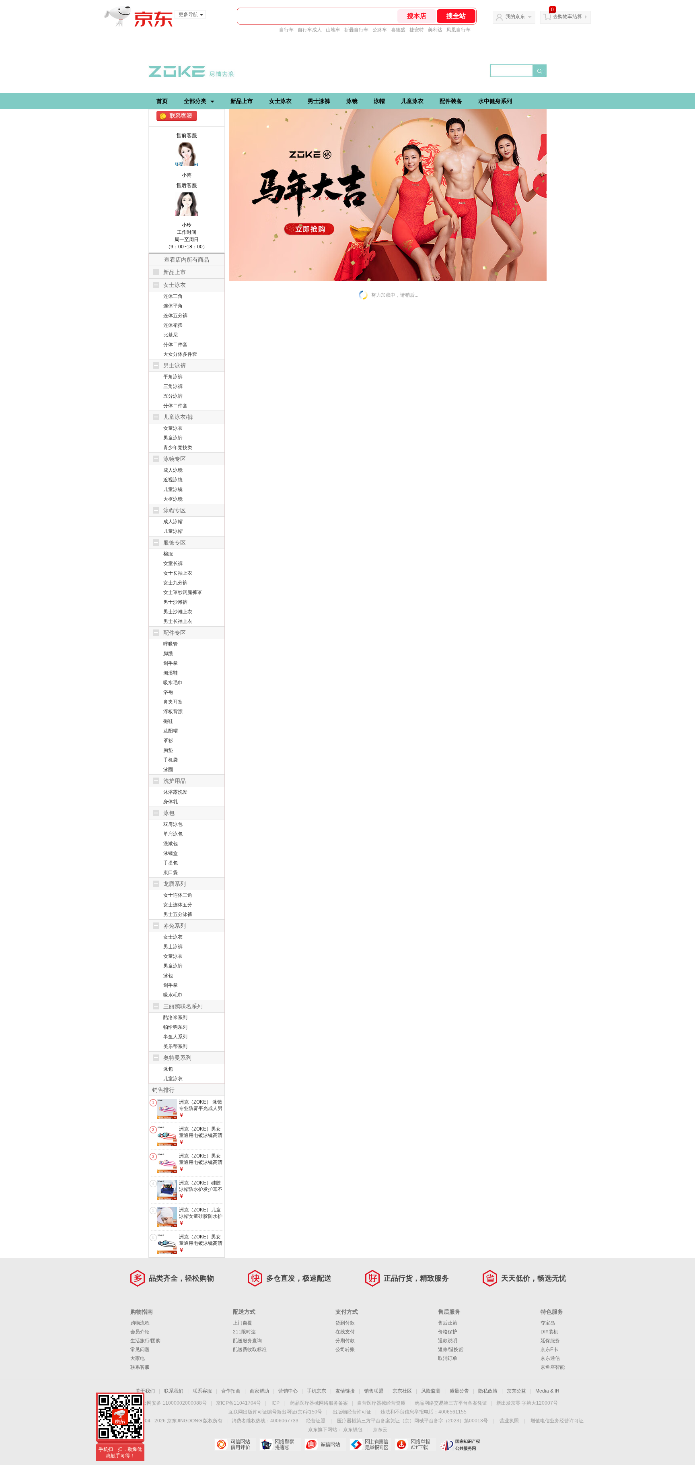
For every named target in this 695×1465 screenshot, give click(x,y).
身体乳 (170, 802)
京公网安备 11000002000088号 (172, 1403)
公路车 (379, 30)
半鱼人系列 (175, 1037)
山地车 (333, 30)
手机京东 (316, 1391)
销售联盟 (373, 1391)
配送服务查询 (247, 1340)
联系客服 (140, 1367)
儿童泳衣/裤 (178, 417)
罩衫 (168, 740)
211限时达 (244, 1332)
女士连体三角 (177, 895)
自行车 (286, 30)
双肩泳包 (173, 824)
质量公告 (459, 1391)
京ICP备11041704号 (238, 1403)
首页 (162, 101)
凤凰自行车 (458, 30)
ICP (275, 1403)
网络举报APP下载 (415, 1444)
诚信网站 (325, 1444)
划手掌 (170, 663)
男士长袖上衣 (177, 621)
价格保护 (447, 1332)
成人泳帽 (173, 521)
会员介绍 (140, 1332)
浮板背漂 (173, 711)
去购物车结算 (567, 16)
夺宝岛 (548, 1323)
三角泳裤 (173, 386)
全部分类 (195, 101)
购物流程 (140, 1323)
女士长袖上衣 (177, 573)
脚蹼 (168, 653)
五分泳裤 (173, 396)
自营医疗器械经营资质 (381, 1403)
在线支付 (345, 1332)
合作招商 (231, 1391)
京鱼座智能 (553, 1367)
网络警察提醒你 (280, 1444)
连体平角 (173, 306)
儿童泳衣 (412, 101)
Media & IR (547, 1391)
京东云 (380, 1429)
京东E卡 (549, 1349)
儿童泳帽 (173, 531)
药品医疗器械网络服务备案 (319, 1403)
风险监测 (430, 1391)
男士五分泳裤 (177, 914)
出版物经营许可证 (352, 1412)
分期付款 (345, 1340)
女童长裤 (173, 563)
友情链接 (345, 1391)
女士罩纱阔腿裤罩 (182, 592)
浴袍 (168, 692)
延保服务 (550, 1340)
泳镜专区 (174, 459)
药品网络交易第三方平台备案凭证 (451, 1403)
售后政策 (447, 1323)
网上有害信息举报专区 (370, 1444)
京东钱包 (352, 1429)
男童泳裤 (173, 438)
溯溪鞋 (170, 673)
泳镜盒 (170, 853)
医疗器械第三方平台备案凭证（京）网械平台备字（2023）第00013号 (412, 1421)
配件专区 (174, 632)
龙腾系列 (174, 884)
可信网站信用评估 (235, 1444)
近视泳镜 (173, 480)
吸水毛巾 (173, 682)
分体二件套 (175, 344)
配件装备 (451, 101)
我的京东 (515, 16)
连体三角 (173, 296)
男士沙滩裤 (175, 602)
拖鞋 (168, 721)
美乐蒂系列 (175, 1046)
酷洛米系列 (175, 1017)
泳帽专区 (174, 510)
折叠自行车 (356, 30)
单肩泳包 (173, 834)
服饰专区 (174, 542)
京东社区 (402, 1391)
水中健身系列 (495, 101)
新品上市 (241, 101)
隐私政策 (488, 1391)
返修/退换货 (450, 1349)
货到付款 (345, 1323)
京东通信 (550, 1358)
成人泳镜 (173, 470)
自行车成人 (310, 30)
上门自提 (242, 1323)
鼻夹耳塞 (173, 702)
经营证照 (315, 1421)
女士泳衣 (280, 101)
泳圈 (168, 769)
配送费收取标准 (250, 1349)
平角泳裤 (173, 377)
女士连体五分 (177, 905)
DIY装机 (549, 1332)
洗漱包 (170, 843)
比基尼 (170, 335)
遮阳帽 (170, 731)
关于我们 (145, 1391)
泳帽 (379, 101)
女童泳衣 (173, 428)
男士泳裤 (319, 101)
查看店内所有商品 (186, 259)
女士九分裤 (175, 583)
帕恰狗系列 (175, 1027)
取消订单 (447, 1358)
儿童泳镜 (173, 489)
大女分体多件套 (180, 354)
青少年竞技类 (177, 447)
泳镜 (352, 101)
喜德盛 (398, 30)
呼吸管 (170, 644)
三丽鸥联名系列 (183, 1006)
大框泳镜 (173, 499)
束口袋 (170, 872)
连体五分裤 (175, 315)
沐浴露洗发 (175, 792)
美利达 (435, 30)
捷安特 (416, 30)
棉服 (168, 554)
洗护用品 (174, 781)
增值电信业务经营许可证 (557, 1421)
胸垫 (168, 750)
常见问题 (140, 1349)
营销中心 (288, 1391)
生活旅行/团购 (145, 1340)
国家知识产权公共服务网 (460, 1444)
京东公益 (516, 1391)
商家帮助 (259, 1391)
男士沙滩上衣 (177, 612)
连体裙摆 (173, 325)
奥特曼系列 (177, 1057)
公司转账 (345, 1349)
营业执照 (509, 1421)
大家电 (137, 1358)
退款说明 (447, 1340)
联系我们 (173, 1391)
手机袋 (170, 760)
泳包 (169, 813)
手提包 (170, 863)
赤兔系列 (174, 925)
